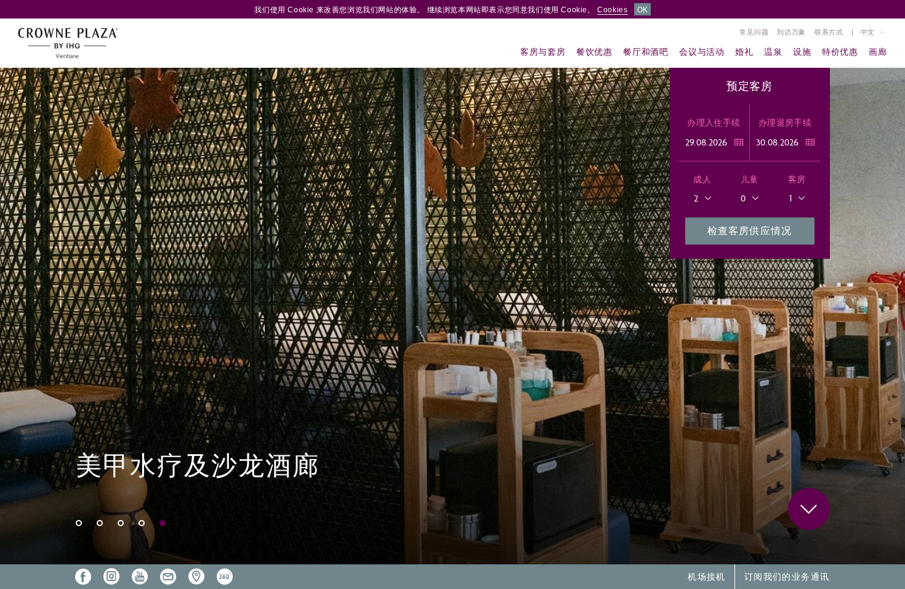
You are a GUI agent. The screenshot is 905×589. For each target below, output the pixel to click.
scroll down (809, 509)
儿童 (749, 179)
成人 (702, 179)
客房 (797, 179)
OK (642, 10)
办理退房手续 (784, 123)
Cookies (612, 10)
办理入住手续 (713, 123)
